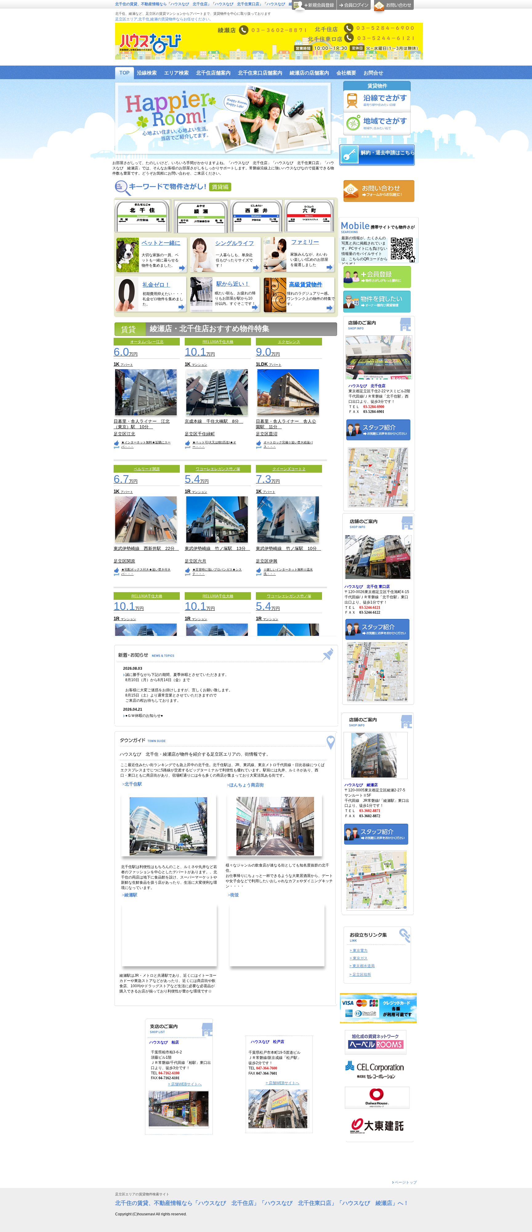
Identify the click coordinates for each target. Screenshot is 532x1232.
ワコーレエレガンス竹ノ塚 (218, 469)
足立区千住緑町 (200, 434)
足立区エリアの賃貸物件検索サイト (142, 1194)
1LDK (262, 364)
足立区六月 (195, 561)
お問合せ (393, 7)
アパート (127, 364)
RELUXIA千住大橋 (218, 342)
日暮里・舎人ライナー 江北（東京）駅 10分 (142, 424)
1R (188, 491)
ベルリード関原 (147, 469)
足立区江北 (124, 434)
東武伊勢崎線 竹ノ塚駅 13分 (217, 548)
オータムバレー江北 (146, 342)
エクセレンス (289, 342)
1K (117, 364)
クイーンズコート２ (289, 469)
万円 (126, 354)
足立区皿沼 (266, 434)
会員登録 (314, 7)
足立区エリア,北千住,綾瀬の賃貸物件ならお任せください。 (164, 19)
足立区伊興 (266, 561)
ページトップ (406, 1182)
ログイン (354, 5)
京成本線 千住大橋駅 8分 (214, 421)
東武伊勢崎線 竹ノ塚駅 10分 (288, 548)
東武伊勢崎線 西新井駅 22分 (146, 548)
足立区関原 (124, 561)
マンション (199, 364)
